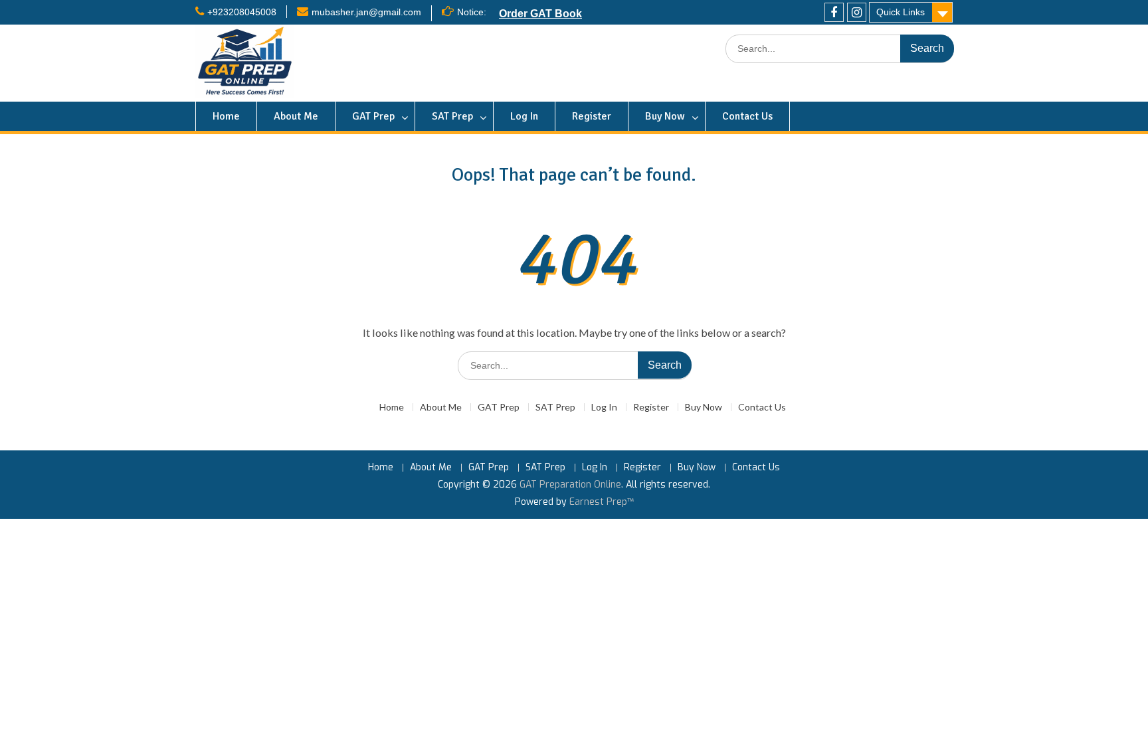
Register (591, 116)
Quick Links (900, 12)
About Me (296, 116)
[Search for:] (839, 49)
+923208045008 (241, 12)
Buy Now (665, 116)
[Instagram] (856, 12)
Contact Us (747, 116)
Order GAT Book (540, 13)
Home (226, 116)
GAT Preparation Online (570, 484)
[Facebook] (834, 12)
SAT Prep (452, 116)
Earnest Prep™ (601, 502)
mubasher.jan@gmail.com (366, 12)
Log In (524, 116)
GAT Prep (373, 116)
